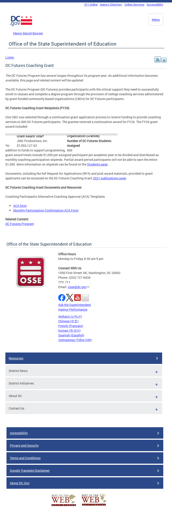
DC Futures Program (19, 224)
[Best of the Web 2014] (64, 506)
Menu (156, 19)
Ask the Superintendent (74, 305)
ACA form (20, 206)
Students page (97, 164)
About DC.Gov (20, 483)
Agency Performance (72, 309)
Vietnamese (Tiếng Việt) (75, 340)
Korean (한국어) (69, 330)
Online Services (134, 4)
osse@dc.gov (77, 287)
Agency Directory (111, 4)
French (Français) (70, 326)
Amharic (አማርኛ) (70, 316)
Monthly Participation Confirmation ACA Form (45, 210)
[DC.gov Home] (21, 25)
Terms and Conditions (25, 458)
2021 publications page (109, 178)
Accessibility (155, 4)
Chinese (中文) (68, 321)
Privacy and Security (24, 445)
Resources (16, 358)
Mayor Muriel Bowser (28, 33)
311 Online (91, 4)
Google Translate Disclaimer (30, 470)
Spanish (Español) (71, 335)
